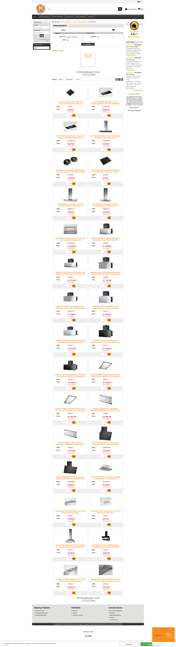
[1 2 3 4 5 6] (68, 524)
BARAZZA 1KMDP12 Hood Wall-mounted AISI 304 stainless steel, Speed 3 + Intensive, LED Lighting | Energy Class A (70, 274)
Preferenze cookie (88, 631)
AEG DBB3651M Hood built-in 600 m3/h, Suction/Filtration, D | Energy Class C (105, 205)
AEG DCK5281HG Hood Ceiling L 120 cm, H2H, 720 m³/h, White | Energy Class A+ (70, 239)
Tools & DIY (90, 17)
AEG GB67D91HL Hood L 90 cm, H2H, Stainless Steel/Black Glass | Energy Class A (105, 136)
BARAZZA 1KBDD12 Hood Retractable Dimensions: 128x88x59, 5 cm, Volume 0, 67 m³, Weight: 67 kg (70, 444)
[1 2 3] (68, 115)
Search (63, 30)
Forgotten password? (44, 39)
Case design (93, 36)
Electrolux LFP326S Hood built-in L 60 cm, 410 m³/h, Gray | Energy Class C (70, 512)
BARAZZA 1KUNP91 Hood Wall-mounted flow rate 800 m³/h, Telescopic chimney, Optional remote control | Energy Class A (106, 274)
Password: (37, 30)
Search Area (62, 36)
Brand (63, 40)
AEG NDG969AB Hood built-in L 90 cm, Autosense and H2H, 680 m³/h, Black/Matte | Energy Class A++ (105, 103)
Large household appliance (78, 33)
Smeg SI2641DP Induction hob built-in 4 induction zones (133, 77)
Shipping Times (39, 610)
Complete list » (138, 90)
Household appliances (44, 17)
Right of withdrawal (115, 615)
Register (48, 41)
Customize (129, 644)
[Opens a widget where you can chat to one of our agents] (163, 636)
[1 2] (104, 115)
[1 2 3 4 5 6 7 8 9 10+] (104, 456)
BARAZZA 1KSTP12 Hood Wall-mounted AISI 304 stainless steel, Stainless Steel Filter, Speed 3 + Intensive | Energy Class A (70, 342)
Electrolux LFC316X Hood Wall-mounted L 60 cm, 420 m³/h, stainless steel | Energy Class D (70, 546)
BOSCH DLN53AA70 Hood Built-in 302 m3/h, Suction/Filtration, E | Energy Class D (105, 477)
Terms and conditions (116, 610)
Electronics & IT (70, 17)
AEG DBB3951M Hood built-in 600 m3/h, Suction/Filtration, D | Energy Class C (70, 205)
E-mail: (36, 25)
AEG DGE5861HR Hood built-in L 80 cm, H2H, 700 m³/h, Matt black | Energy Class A (70, 136)
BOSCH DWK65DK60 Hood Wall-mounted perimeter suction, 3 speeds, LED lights (105, 443)
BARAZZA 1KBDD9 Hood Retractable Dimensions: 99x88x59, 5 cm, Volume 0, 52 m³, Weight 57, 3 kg (105, 410)
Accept (150, 644)
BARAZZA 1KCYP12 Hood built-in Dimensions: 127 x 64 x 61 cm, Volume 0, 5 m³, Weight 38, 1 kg (70, 376)
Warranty (112, 613)
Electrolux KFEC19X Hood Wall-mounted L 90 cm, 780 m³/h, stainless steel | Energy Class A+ (106, 580)
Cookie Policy (6, 645)
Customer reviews (77, 615)
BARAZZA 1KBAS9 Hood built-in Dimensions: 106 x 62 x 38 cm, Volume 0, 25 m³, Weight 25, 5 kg (105, 376)
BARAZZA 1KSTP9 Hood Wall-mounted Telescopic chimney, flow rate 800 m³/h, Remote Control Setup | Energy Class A (106, 308)
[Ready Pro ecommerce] (88, 636)
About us (75, 610)
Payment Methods (40, 615)
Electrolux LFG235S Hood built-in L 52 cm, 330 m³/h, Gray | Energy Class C (106, 512)
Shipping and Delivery (41, 613)
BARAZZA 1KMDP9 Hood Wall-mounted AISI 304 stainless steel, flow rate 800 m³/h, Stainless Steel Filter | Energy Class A (105, 240)
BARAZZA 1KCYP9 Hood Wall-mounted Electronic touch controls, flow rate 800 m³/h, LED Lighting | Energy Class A (105, 342)
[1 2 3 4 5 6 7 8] (68, 559)
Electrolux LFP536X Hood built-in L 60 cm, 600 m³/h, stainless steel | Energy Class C (70, 580)
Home (34, 17)
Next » (93, 74)
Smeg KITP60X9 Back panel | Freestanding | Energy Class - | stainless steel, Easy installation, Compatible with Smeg (134, 65)
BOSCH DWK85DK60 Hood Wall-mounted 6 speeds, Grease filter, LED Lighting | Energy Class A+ (70, 478)
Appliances (67, 33)
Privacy (112, 617)
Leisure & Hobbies (80, 17)
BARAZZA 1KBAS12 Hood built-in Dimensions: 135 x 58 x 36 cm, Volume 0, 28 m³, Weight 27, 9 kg (70, 410)
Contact (74, 613)
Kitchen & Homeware (57, 17)
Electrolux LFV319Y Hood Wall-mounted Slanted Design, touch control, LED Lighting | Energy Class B (105, 546)
